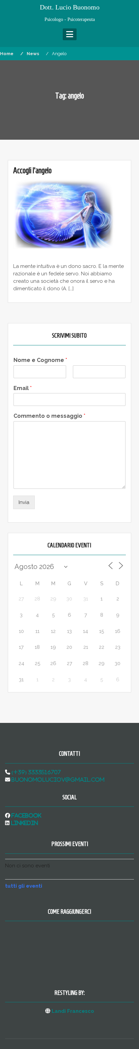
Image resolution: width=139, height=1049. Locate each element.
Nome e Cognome (40, 360)
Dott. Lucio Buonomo (70, 7)
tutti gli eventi (23, 886)
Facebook (25, 815)
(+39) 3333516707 (35, 772)
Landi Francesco (73, 1011)
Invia (24, 502)
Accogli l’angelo (32, 170)
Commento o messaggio (49, 416)
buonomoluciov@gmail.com (57, 779)
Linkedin (23, 822)
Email (22, 388)
